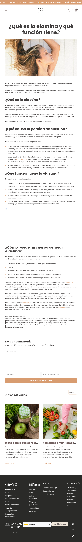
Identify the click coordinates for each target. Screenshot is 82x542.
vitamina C (70, 282)
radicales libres (21, 159)
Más (71, 392)
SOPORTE (47, 483)
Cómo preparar (12, 505)
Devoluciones (48, 491)
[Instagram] (73, 530)
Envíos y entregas (50, 487)
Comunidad (34, 508)
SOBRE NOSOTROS (34, 484)
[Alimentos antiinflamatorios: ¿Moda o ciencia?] (60, 421)
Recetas (32, 489)
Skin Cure (25, 303)
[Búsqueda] (68, 10)
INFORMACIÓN (72, 483)
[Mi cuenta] (72, 10)
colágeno (61, 307)
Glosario (32, 511)
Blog (31, 492)
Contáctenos (48, 494)
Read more (9, 463)
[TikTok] (73, 536)
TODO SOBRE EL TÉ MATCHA (13, 484)
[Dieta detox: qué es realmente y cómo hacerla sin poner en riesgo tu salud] (22, 421)
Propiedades (10, 495)
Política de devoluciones (71, 503)
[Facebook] (73, 524)
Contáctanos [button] (59, 524)
